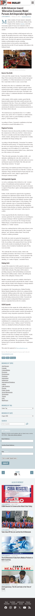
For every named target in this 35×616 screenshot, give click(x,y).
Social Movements (7, 392)
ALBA (22, 24)
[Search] (27, 424)
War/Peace (5, 400)
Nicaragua (12, 357)
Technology (5, 394)
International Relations (8, 382)
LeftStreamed (20, 602)
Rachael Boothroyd (26, 16)
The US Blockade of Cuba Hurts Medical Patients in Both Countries (17, 559)
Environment (5, 374)
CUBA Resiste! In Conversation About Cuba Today (17, 506)
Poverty (4, 388)
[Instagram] (10, 607)
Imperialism (5, 378)
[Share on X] (19, 474)
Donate (21, 603)
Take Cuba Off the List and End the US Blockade (16, 532)
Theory (4, 396)
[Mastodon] (15, 607)
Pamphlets (6, 603)
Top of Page (28, 603)
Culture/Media (6, 370)
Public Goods (6, 390)
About (6, 602)
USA (3, 398)
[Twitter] (20, 607)
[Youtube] (24, 607)
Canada (4, 368)
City (5, 451)
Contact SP (14, 603)
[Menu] (32, 2)
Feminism (4, 376)
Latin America (6, 16)
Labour (4, 384)
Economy (4, 372)
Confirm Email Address (8, 445)
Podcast (28, 602)
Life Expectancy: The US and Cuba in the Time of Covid (16, 588)
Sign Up (5, 463)
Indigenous (5, 380)
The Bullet (12, 602)
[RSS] (29, 607)
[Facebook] (5, 607)
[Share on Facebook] (16, 474)
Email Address (6, 438)
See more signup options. (14, 435)
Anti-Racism (5, 366)
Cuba (7, 357)
